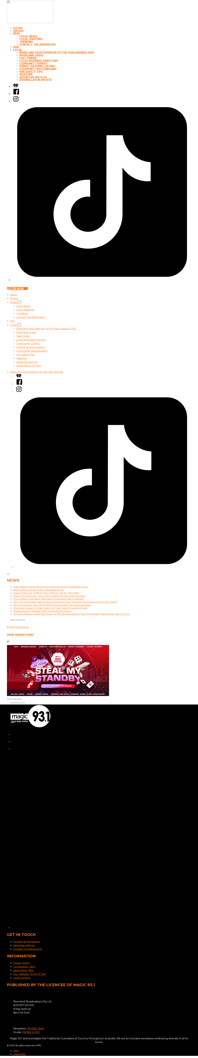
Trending (26, 41)
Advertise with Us (33, 77)
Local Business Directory (38, 60)
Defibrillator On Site (35, 79)
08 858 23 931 (31, 1032)
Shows (18, 30)
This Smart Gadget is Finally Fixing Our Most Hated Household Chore (50, 608)
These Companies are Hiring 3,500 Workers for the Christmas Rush (49, 596)
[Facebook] (16, 93)
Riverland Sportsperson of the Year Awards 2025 (56, 52)
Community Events (33, 63)
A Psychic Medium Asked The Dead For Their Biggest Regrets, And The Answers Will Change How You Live (71, 614)
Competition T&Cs (24, 966)
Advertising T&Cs (23, 970)
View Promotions (20, 634)
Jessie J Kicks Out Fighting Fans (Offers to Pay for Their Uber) (46, 593)
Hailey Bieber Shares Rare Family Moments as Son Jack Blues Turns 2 (50, 586)
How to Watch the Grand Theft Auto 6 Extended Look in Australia (48, 599)
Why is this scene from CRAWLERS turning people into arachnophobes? (52, 605)
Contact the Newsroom (37, 44)
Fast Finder (28, 58)
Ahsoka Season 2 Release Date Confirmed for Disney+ (42, 611)
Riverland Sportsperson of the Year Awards (36, 371)
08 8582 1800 (35, 1028)
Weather (25, 74)
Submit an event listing (37, 66)
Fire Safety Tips (31, 71)
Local (17, 49)
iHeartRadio (19, 1054)
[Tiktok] (102, 280)
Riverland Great (31, 55)
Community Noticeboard (37, 68)
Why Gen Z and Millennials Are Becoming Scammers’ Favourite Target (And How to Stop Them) (65, 602)
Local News (28, 36)
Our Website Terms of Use (29, 974)
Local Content (22, 977)
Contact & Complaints (26, 941)
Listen (17, 28)
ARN (15, 1050)
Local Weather (30, 38)
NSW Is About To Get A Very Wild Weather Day (38, 590)
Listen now (15, 288)
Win (16, 47)
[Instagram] (15, 101)
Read (16, 33)
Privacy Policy (21, 963)
